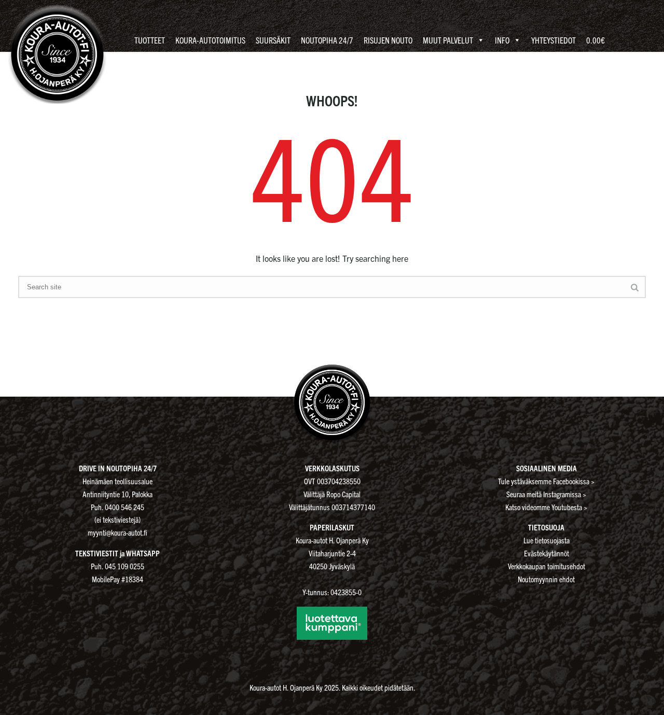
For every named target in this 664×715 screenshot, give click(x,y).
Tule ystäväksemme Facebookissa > (546, 481)
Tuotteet (149, 40)
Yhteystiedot (553, 40)
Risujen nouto (388, 40)
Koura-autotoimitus (210, 40)
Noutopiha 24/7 (327, 40)
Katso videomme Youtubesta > (546, 507)
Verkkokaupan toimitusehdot (546, 566)
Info (502, 40)
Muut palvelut (448, 40)
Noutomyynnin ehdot (546, 579)
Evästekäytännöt (546, 553)
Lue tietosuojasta (546, 540)
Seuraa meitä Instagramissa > (546, 494)
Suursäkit (273, 40)
